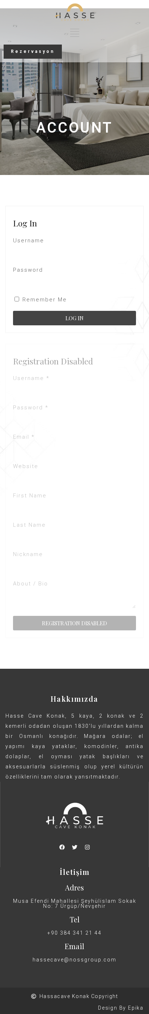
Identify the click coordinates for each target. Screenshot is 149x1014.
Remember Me (43, 299)
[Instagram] (87, 847)
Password (28, 270)
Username (28, 240)
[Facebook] (61, 847)
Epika (136, 1008)
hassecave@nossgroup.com (74, 960)
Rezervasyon (33, 51)
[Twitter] (74, 847)
